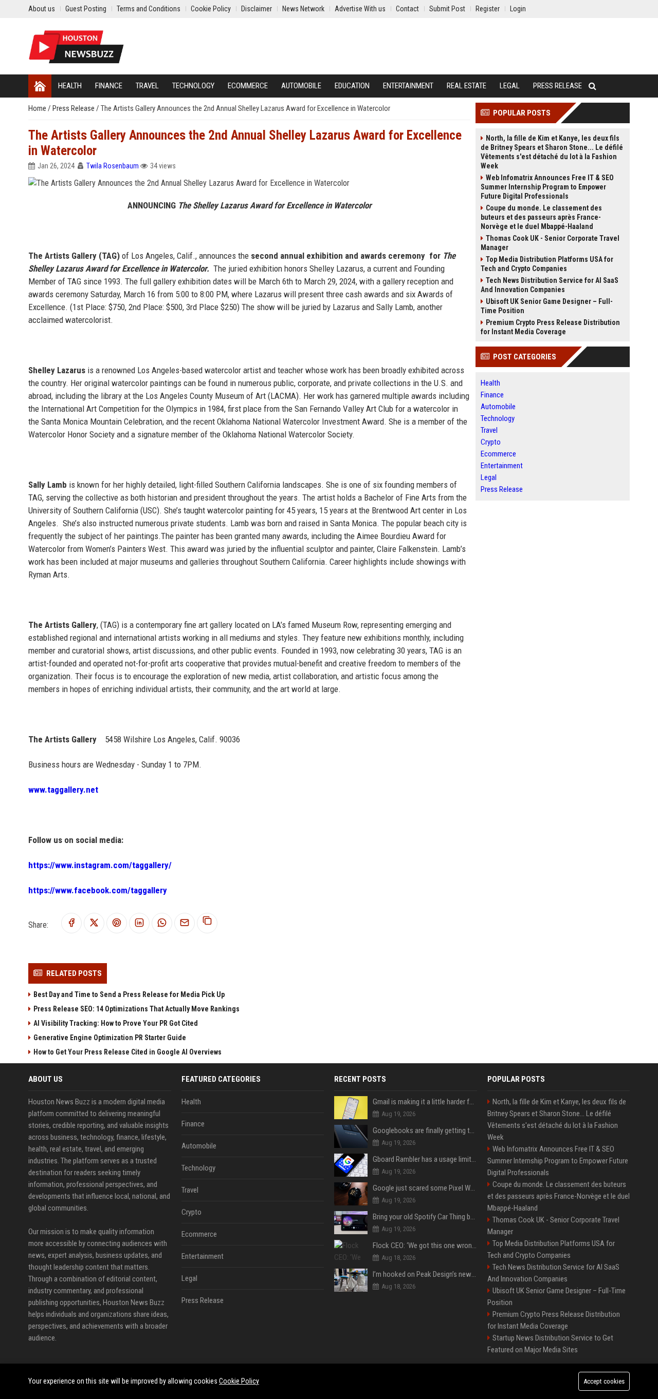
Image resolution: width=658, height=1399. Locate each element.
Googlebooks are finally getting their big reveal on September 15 (425, 1130)
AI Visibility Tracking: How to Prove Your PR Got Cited (115, 1023)
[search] (592, 86)
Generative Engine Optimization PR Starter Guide (109, 1037)
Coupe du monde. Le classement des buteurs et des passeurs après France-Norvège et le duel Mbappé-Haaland (541, 217)
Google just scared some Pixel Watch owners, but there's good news (425, 1188)
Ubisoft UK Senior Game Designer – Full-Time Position (547, 306)
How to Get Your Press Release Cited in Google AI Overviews (127, 1052)
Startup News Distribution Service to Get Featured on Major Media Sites (550, 1343)
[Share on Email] (184, 923)
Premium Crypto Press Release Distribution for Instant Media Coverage (550, 327)
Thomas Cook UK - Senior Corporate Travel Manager (550, 243)
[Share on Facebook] (71, 923)
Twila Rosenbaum (112, 166)
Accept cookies (604, 1381)
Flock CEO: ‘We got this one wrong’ (425, 1245)
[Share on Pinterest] (117, 923)
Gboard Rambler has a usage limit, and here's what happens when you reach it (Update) (425, 1159)
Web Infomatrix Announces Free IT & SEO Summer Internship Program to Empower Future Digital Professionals (547, 187)
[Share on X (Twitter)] (94, 923)
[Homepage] (39, 86)
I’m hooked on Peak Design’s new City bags (425, 1274)
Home (38, 108)
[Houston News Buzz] (76, 46)
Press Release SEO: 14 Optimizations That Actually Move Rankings (136, 1009)
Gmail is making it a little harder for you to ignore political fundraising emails (425, 1101)
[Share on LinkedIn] (139, 923)
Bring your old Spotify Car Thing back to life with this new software (425, 1216)
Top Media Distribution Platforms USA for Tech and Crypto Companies (547, 264)
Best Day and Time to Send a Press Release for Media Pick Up (129, 994)
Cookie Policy (239, 1381)
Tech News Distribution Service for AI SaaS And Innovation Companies (549, 285)
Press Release (74, 108)
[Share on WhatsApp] (162, 923)
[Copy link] (207, 923)
